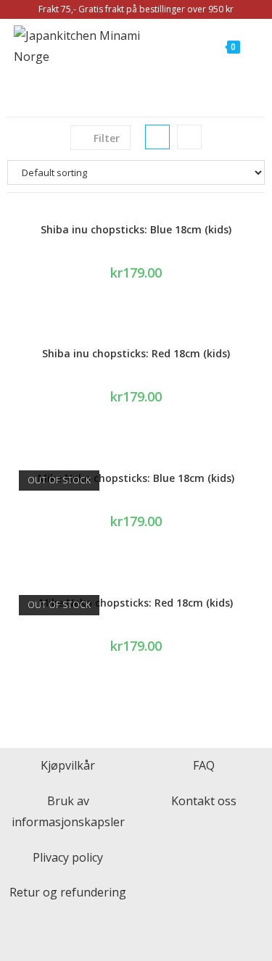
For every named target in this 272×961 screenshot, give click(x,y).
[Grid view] (157, 137)
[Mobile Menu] (249, 46)
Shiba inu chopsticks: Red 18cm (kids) (136, 353)
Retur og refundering (67, 892)
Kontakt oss (203, 801)
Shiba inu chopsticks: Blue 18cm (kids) (136, 229)
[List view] (189, 137)
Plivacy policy (68, 857)
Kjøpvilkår (68, 765)
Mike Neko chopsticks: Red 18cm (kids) (136, 603)
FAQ (204, 765)
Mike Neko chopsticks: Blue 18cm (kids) (136, 478)
